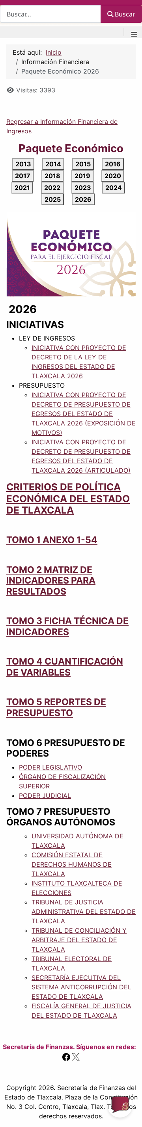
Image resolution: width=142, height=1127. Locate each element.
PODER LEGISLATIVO (50, 767)
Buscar (125, 14)
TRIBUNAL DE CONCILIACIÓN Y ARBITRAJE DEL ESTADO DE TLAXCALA (79, 939)
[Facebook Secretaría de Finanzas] (66, 1056)
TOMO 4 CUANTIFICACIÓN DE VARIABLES (64, 667)
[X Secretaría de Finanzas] (76, 1056)
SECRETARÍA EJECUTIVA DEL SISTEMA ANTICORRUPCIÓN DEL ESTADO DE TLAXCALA (81, 987)
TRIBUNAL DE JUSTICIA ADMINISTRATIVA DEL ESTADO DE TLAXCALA (84, 911)
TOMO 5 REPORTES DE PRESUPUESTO (56, 707)
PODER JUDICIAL (45, 795)
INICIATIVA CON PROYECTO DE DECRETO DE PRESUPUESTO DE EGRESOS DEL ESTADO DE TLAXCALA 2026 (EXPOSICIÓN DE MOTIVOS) (84, 413)
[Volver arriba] (128, 1112)
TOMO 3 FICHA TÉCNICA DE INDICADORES (67, 626)
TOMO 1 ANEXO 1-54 (51, 539)
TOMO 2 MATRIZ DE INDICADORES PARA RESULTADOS (50, 580)
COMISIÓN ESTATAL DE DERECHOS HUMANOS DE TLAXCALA (72, 864)
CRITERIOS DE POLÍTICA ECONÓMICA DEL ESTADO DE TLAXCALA (68, 498)
